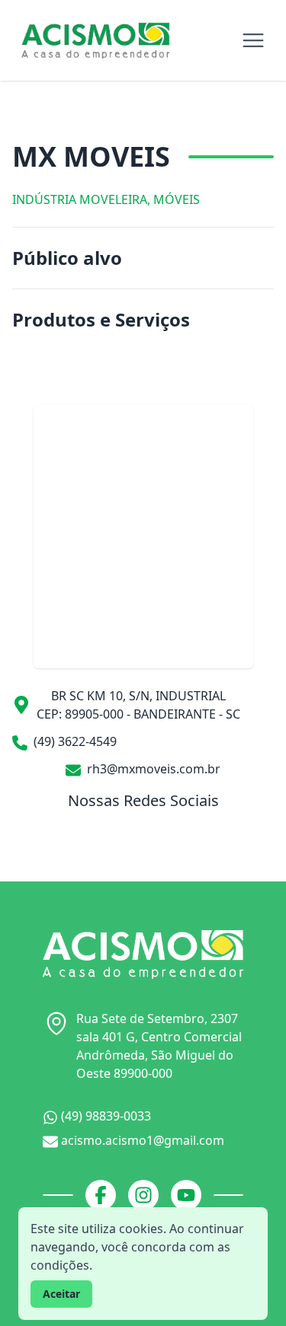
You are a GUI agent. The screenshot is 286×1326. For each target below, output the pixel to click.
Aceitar (61, 1293)
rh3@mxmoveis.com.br (152, 768)
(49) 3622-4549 (74, 741)
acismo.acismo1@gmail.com (141, 1140)
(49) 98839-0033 (104, 1116)
